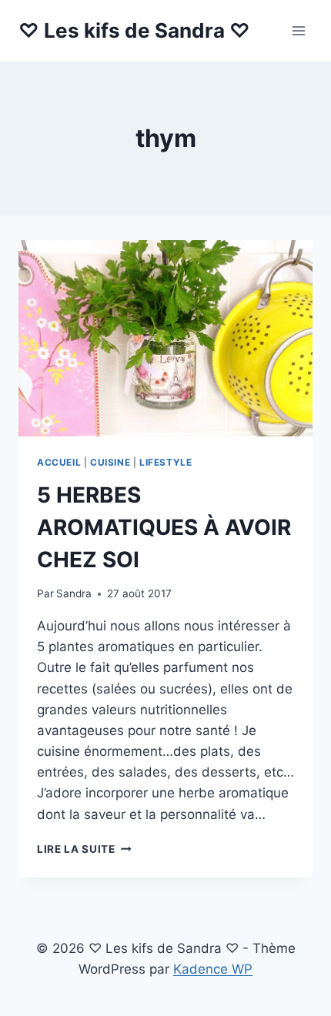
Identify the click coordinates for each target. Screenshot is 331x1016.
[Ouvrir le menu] (298, 30)
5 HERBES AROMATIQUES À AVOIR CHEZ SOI (164, 527)
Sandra (74, 593)
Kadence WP (212, 969)
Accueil (59, 462)
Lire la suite (84, 849)
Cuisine (110, 462)
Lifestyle (165, 462)
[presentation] (165, 338)
